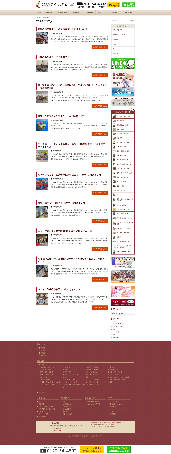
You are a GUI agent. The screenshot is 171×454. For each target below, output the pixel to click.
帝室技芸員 (120, 120)
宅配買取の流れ (67, 406)
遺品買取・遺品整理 (92, 401)
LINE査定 (65, 411)
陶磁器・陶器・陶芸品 (124, 164)
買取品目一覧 (121, 112)
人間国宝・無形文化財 (124, 116)
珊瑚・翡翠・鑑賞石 (123, 151)
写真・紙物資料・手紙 (124, 252)
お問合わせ (42, 416)
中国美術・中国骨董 (123, 142)
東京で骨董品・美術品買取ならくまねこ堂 (83, 436)
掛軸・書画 (120, 129)
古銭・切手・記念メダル (124, 214)
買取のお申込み (67, 414)
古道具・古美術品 (122, 160)
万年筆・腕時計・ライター (125, 218)
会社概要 (41, 404)
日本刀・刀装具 (121, 181)
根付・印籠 (120, 186)
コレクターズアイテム (124, 209)
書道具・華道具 (121, 155)
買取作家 (41, 392)
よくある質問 (67, 409)
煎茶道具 (119, 138)
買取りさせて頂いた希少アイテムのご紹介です (61, 116)
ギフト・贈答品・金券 (124, 241)
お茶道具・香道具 (122, 133)
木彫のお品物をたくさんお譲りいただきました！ (62, 29)
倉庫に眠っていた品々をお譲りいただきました (61, 202)
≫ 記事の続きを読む (100, 47)
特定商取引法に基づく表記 (47, 409)
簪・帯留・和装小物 (123, 233)
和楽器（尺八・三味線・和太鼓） (125, 223)
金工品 (119, 237)
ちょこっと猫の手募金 (93, 404)
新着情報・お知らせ (119, 34)
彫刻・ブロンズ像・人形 (124, 173)
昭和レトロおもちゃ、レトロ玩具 (125, 199)
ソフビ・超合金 (121, 205)
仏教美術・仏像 (121, 147)
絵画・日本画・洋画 (123, 168)
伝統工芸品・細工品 (123, 125)
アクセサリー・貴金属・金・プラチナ (124, 246)
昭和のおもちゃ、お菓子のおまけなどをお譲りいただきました (69, 174)
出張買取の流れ (67, 404)
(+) (118, 337)
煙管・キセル (121, 190)
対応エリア (66, 401)
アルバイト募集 (43, 414)
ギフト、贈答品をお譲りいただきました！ (59, 289)
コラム (115, 49)
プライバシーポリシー (46, 406)
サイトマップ (43, 411)
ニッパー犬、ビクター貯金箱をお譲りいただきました (65, 230)
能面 (118, 194)
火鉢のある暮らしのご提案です (53, 57)
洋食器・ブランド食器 (124, 228)
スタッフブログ (117, 30)
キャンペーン (117, 44)
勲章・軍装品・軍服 (123, 177)
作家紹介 (115, 39)
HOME (38, 17)
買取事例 (115, 53)
